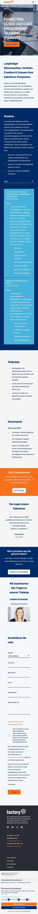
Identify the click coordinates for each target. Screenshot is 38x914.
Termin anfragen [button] (12, 44)
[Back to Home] (9, 2)
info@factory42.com (14, 846)
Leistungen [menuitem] (11, 858)
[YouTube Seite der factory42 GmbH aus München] (12, 827)
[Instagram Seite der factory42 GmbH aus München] (17, 827)
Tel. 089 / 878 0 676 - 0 (14, 841)
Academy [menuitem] (10, 867)
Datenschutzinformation (16, 757)
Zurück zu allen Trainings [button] (19, 572)
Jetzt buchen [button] (19, 490)
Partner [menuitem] (10, 861)
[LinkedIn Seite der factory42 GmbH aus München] (8, 827)
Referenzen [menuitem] (11, 864)
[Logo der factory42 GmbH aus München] (16, 811)
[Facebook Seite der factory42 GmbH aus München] (21, 827)
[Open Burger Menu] (33, 2)
